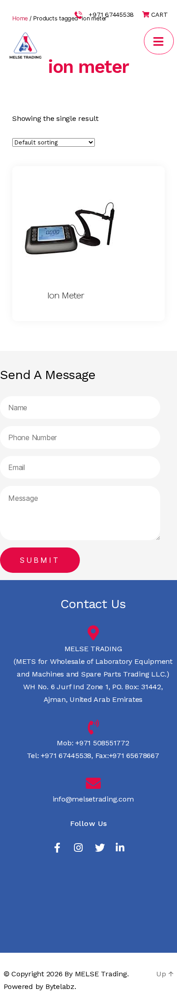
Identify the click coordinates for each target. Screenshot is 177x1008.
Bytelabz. (60, 986)
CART (158, 14)
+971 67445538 (111, 14)
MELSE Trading (101, 974)
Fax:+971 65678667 (126, 755)
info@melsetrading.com (93, 799)
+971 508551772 (101, 743)
